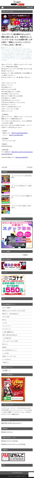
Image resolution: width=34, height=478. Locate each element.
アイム (13, 56)
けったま (4, 323)
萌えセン (4, 319)
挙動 (11, 57)
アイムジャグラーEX (15, 50)
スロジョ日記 (5, 316)
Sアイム (18, 56)
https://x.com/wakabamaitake (19, 133)
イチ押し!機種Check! (7, 332)
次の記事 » (30, 167)
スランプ (18, 58)
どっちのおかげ (6, 359)
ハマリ (15, 51)
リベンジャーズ (6, 326)
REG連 (5, 54)
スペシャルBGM (15, 54)
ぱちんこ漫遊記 (6, 307)
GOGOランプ (23, 54)
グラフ (22, 51)
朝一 (21, 50)
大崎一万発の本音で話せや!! (9, 335)
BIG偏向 (29, 57)
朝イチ (18, 51)
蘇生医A (4, 347)
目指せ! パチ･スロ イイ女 (9, 356)
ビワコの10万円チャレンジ (9, 350)
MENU (29, 7)
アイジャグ (27, 53)
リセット (5, 51)
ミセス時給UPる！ (7, 338)
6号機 (28, 49)
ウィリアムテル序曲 (8, 53)
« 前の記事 (4, 167)
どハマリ (18, 57)
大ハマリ (23, 56)
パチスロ (5, 49)
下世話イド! (5, 362)
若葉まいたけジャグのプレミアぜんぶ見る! (12, 47)
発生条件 (8, 57)
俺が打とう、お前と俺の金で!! (10, 313)
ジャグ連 (27, 51)
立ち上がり (4, 58)
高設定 (7, 50)
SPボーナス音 (8, 56)
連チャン (25, 50)
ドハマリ (22, 57)
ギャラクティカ (6, 329)
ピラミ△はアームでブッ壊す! (10, 341)
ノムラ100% (5, 353)
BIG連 (9, 54)
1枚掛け (28, 54)
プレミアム (10, 51)
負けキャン (5, 344)
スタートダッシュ (11, 58)
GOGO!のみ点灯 (24, 58)
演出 (17, 49)
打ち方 (13, 49)
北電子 (24, 49)
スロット (9, 49)
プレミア (21, 49)
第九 (14, 57)
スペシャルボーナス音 (19, 53)
